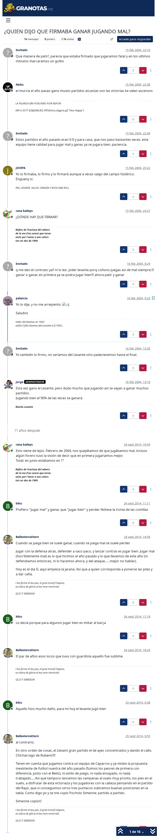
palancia (21, 298)
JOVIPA (21, 168)
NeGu (20, 84)
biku (19, 503)
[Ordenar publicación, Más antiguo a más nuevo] (112, 39)
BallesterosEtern (27, 537)
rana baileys (24, 211)
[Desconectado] (9, 87)
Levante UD (12, 39)
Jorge (19, 382)
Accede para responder (135, 39)
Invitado (22, 50)
